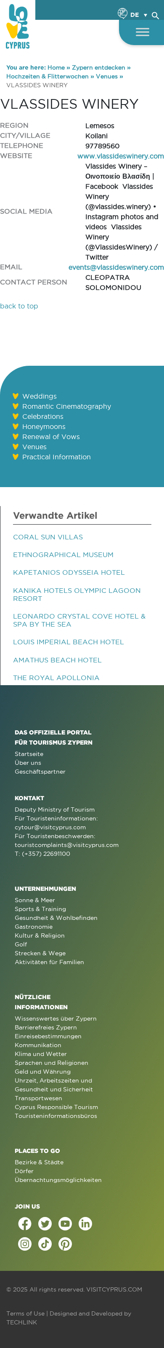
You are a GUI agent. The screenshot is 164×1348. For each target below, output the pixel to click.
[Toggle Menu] (142, 32)
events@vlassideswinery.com (116, 267)
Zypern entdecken (98, 67)
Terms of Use (25, 1313)
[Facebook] (25, 1224)
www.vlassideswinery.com (120, 156)
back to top (19, 306)
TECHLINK (21, 1322)
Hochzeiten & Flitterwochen (47, 76)
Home (56, 67)
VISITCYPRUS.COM (114, 1289)
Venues (107, 76)
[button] (155, 14)
